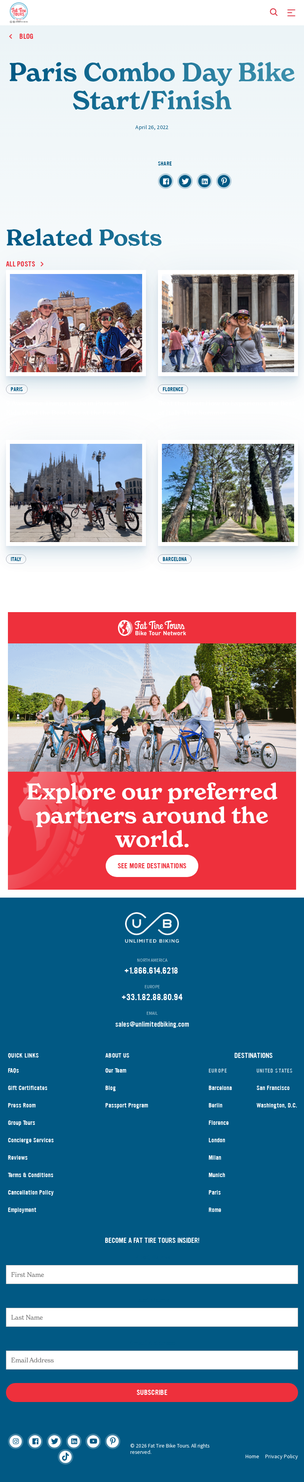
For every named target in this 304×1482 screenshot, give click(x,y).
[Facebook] (35, 1441)
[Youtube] (93, 1441)
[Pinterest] (112, 1441)
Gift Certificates (28, 1088)
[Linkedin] (74, 1441)
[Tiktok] (65, 1457)
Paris (215, 1192)
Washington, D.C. (276, 1105)
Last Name (152, 1300)
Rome (215, 1210)
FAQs (13, 1070)
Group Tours (21, 1123)
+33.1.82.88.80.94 (152, 997)
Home (252, 1456)
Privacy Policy (281, 1456)
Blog (110, 1088)
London (217, 1140)
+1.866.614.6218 (151, 970)
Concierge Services (31, 1140)
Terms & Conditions (30, 1175)
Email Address (152, 1343)
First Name (152, 1257)
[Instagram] (15, 1441)
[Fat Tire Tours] (19, 12)
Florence (219, 1123)
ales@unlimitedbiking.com (153, 1024)
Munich (217, 1175)
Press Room (22, 1105)
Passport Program (126, 1105)
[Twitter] (54, 1441)
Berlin (215, 1105)
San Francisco (273, 1088)
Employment (22, 1210)
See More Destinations (152, 866)
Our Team (115, 1070)
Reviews (18, 1157)
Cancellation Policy (31, 1192)
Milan (215, 1157)
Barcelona (220, 1088)
